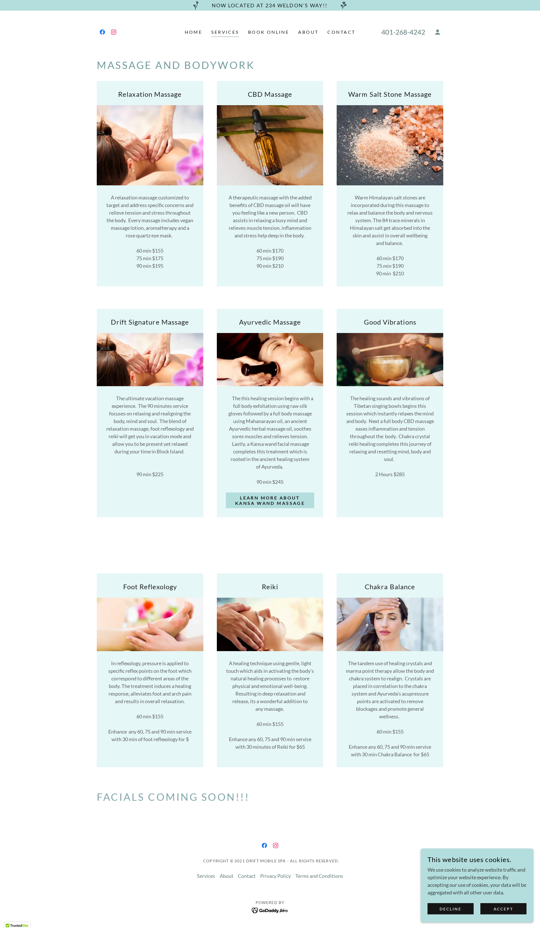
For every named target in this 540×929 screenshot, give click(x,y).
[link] (102, 32)
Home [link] (193, 32)
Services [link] (225, 32)
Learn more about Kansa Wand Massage (270, 500)
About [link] (308, 32)
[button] (437, 32)
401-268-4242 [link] (403, 32)
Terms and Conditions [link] (319, 876)
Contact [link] (341, 32)
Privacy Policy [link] (275, 876)
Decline (451, 908)
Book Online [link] (268, 32)
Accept (504, 908)
